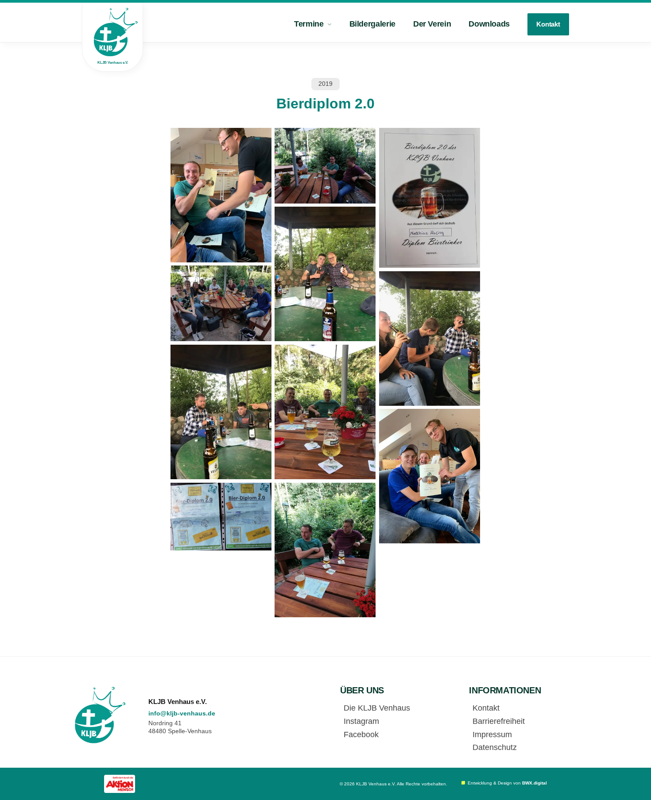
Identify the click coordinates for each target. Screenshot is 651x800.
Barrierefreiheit (499, 721)
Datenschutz (495, 747)
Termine (308, 23)
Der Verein (432, 23)
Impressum (492, 734)
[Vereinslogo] (100, 715)
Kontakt (548, 24)
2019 (325, 83)
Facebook (361, 734)
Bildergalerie (372, 23)
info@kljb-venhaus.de (181, 713)
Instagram (361, 721)
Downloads (489, 23)
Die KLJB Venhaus (377, 708)
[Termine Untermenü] (329, 24)
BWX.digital (534, 783)
